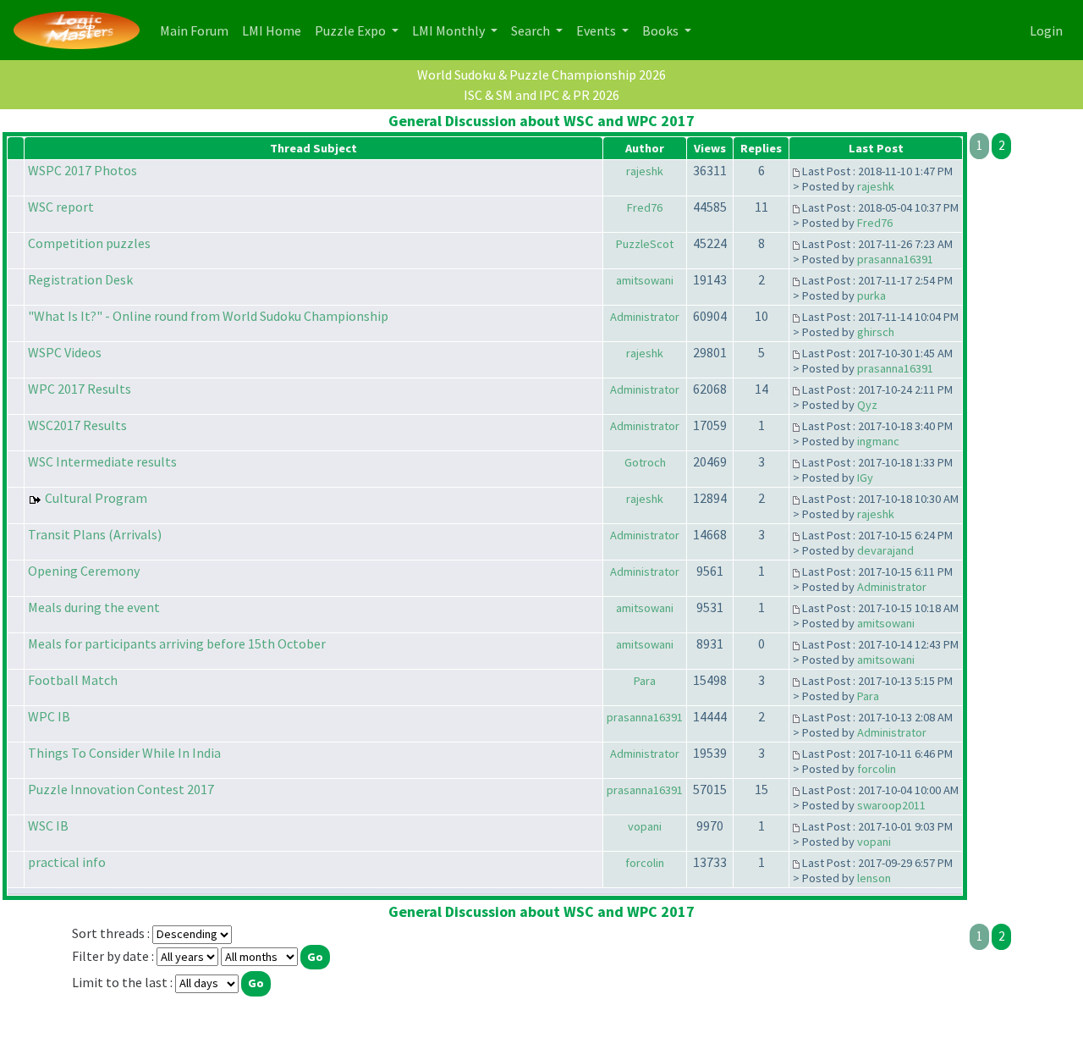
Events (597, 30)
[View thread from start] (796, 171)
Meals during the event (94, 607)
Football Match (73, 679)
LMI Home (275, 30)
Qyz (867, 404)
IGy (865, 477)
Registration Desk (80, 279)
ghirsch (875, 332)
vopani (645, 826)
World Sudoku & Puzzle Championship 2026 (541, 74)
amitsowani (644, 280)
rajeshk (644, 171)
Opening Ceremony (84, 570)
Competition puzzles (89, 243)
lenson (874, 878)
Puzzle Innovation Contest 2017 (121, 789)
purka (871, 295)
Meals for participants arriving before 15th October (177, 643)
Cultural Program (96, 497)
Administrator (644, 316)
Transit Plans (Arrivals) (95, 534)
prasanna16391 (895, 259)
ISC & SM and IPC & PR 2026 (541, 94)
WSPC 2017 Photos (82, 170)
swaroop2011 (891, 805)
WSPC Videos (65, 352)
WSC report (61, 206)
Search (531, 30)
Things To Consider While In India (124, 752)
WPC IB (49, 716)
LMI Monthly (449, 30)
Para (645, 680)
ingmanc (878, 441)
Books (661, 30)
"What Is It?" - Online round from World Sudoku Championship (208, 315)
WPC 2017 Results (79, 388)
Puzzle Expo (351, 30)
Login (1046, 30)
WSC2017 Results (77, 425)
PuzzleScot (644, 243)
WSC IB (48, 825)
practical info (67, 861)
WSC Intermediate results (102, 461)
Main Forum (197, 30)
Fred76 (644, 207)
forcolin (876, 768)
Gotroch (645, 462)
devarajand (885, 550)
